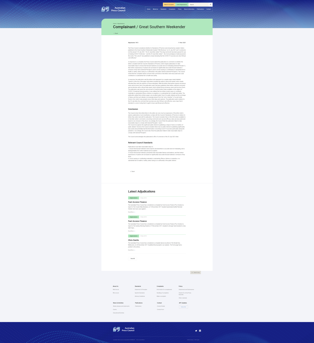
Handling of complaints (163, 293)
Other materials (183, 298)
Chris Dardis (133, 240)
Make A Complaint (169, 4)
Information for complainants (164, 289)
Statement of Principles (141, 289)
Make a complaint (161, 296)
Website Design (190, 339)
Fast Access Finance (137, 202)
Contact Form (160, 309)
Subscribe (183, 307)
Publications (138, 306)
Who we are (116, 293)
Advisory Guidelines (140, 296)
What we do (116, 289)
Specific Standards (140, 293)
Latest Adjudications (182, 4)
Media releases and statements (121, 306)
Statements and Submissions (186, 289)
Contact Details (161, 306)
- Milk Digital (196, 339)
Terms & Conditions (140, 339)
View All (133, 258)
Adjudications (121, 23)
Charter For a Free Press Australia (185, 293)
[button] (155, 9)
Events (115, 309)
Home (114, 23)
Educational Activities (118, 313)
